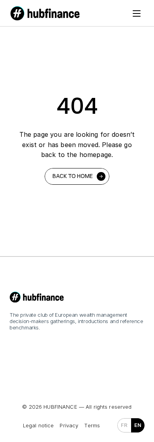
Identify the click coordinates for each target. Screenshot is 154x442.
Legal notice (38, 425)
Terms (92, 425)
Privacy (69, 425)
